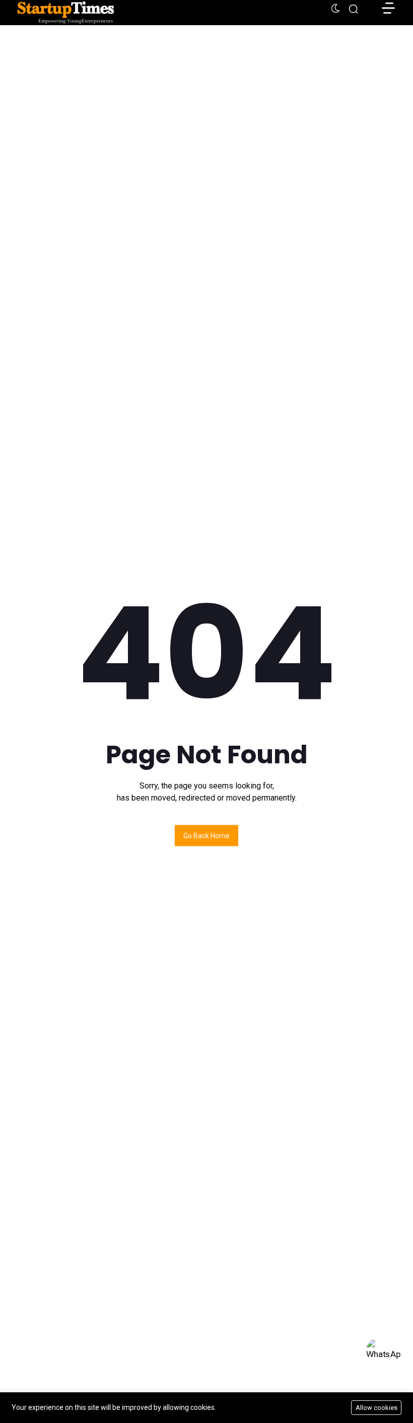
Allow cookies (376, 1407)
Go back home (206, 836)
